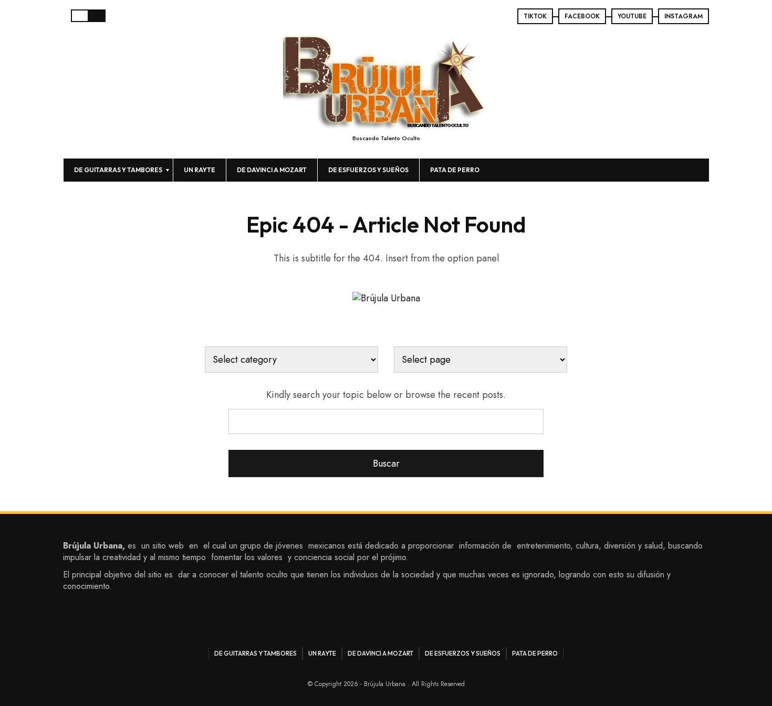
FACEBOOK (582, 16)
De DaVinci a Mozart (272, 170)
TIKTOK (535, 16)
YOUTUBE (632, 16)
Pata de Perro (454, 170)
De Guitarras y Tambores (118, 170)
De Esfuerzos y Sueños (368, 170)
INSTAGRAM (683, 16)
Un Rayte (199, 170)
